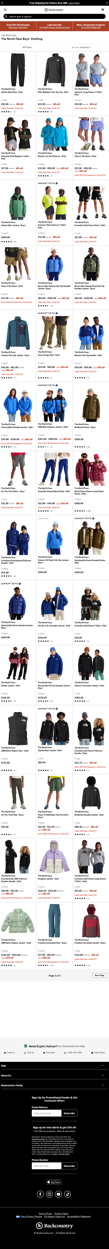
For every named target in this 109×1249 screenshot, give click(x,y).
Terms (54, 1154)
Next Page (99, 975)
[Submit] (6, 16)
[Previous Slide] (2, 2)
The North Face (8, 34)
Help (3, 1065)
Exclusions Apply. (39, 1139)
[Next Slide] (107, 2)
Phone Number (40, 1159)
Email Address (40, 1107)
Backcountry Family (12, 1085)
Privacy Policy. (64, 1154)
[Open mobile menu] (5, 9)
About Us (6, 1075)
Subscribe (69, 1113)
